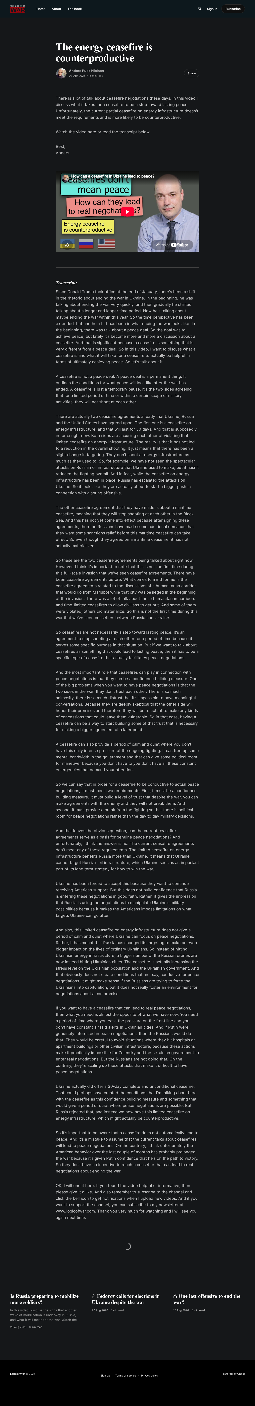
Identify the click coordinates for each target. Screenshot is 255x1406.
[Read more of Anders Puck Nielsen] (61, 73)
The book (75, 9)
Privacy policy (149, 1375)
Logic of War (17, 1373)
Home (40, 9)
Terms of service (125, 1375)
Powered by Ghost (233, 1373)
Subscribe (233, 9)
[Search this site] (200, 9)
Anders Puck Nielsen (86, 71)
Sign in (212, 9)
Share (192, 73)
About (56, 9)
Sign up (105, 1375)
